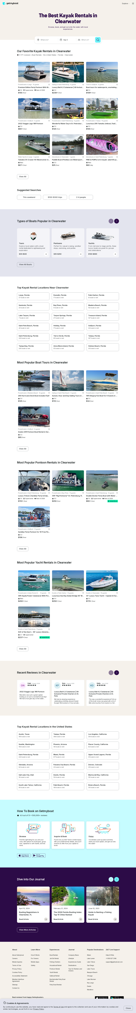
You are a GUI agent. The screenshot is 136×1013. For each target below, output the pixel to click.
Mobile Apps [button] (35, 962)
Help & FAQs (110, 955)
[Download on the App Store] (23, 856)
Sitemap (15, 984)
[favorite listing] (49, 84)
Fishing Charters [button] (55, 962)
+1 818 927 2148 (111, 958)
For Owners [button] (35, 958)
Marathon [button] (90, 989)
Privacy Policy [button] (38, 1009)
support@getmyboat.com (114, 962)
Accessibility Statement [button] (19, 976)
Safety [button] (33, 965)
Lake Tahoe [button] (91, 962)
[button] (37, 55)
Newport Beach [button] (92, 972)
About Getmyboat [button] (18, 955)
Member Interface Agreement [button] (18, 980)
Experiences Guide (74, 962)
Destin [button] (89, 986)
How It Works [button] (35, 955)
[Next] (116, 221)
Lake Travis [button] (91, 969)
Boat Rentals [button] (54, 955)
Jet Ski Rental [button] (54, 958)
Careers (15, 958)
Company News (73, 955)
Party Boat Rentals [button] (56, 984)
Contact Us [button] (15, 988)
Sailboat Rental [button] (54, 976)
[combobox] (46, 40)
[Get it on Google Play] (38, 856)
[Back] (111, 221)
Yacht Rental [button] (54, 972)
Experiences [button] (54, 950)
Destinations (72, 965)
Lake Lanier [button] (91, 958)
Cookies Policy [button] (17, 972)
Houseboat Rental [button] (55, 965)
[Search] (98, 40)
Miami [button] (89, 955)
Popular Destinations (95, 950)
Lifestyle (71, 958)
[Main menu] (133, 3)
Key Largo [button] (90, 983)
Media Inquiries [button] (17, 962)
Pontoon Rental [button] (55, 969)
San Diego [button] (90, 965)
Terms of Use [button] (58, 1007)
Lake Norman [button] (91, 979)
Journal (71, 950)
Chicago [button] (90, 976)
